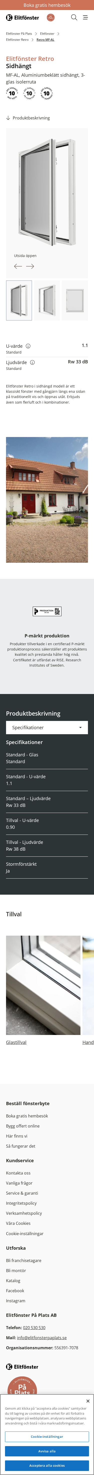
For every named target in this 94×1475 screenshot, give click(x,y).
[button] (85, 17)
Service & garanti (22, 1193)
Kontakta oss (18, 1173)
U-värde (18, 346)
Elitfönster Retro (17, 39)
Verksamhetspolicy (24, 1213)
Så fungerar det (20, 1146)
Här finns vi (16, 1136)
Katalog (13, 1280)
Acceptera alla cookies (47, 1465)
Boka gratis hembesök (47, 5)
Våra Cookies (18, 1223)
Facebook (15, 1290)
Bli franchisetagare (23, 1260)
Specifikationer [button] (28, 727)
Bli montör (16, 1270)
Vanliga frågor (19, 1183)
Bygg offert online (23, 1126)
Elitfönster (47, 33)
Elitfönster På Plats (19, 33)
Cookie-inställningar (25, 1234)
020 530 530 (34, 1327)
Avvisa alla (47, 1451)
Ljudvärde (20, 362)
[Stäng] (87, 1401)
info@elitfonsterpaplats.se (42, 1337)
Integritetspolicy (21, 1203)
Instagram (15, 1301)
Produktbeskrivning (31, 118)
